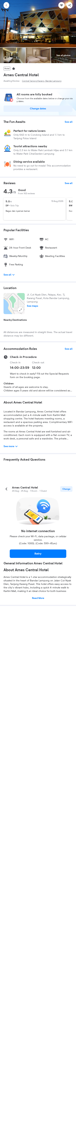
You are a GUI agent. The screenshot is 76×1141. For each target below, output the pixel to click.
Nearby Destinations (15, 320)
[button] (14, 303)
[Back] (6, 5)
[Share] (69, 5)
